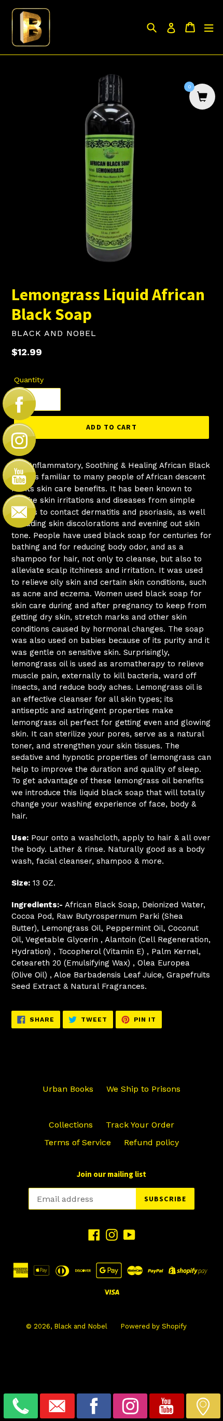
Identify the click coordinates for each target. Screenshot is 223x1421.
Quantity (29, 380)
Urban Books (68, 1089)
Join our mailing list (111, 1174)
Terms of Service (77, 1142)
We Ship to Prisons (143, 1089)
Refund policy (151, 1142)
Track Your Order (140, 1125)
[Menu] (209, 27)
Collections (71, 1125)
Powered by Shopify (153, 1326)
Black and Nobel (80, 1326)
